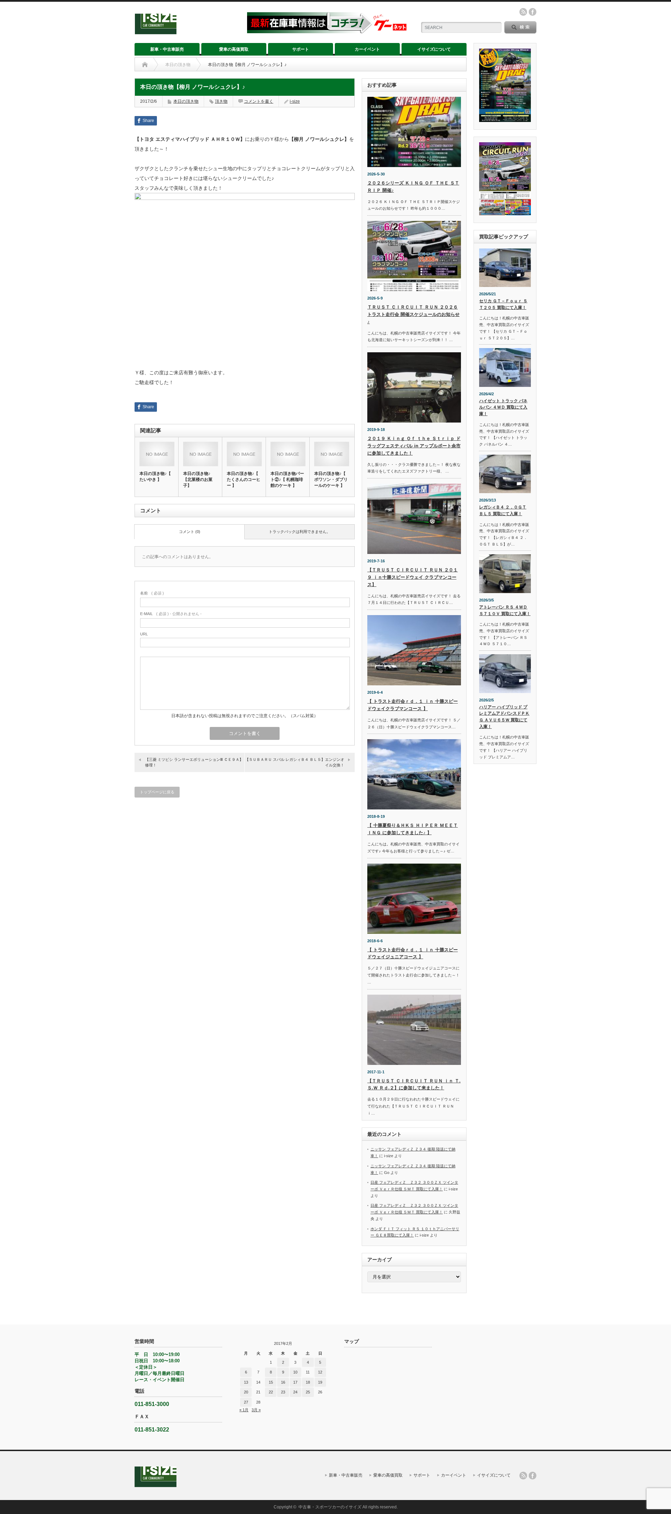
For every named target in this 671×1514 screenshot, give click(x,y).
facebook (532, 12)
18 (308, 1382)
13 (246, 1382)
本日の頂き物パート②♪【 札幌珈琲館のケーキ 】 (287, 479)
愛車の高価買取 (233, 49)
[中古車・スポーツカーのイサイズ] (186, 31)
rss (523, 12)
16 (283, 1382)
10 (295, 1372)
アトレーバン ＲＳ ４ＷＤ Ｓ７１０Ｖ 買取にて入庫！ (505, 610)
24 (295, 1392)
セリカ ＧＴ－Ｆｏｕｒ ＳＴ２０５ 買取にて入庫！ (503, 304)
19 (320, 1382)
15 (271, 1382)
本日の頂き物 (177, 64)
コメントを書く (258, 101)
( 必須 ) (152, 593)
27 (246, 1402)
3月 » (256, 1410)
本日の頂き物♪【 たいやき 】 (155, 476)
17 (295, 1382)
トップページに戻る (157, 792)
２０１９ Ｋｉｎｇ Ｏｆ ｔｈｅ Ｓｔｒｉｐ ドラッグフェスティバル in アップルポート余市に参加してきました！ (414, 446)
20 (246, 1392)
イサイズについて (434, 49)
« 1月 (243, 1410)
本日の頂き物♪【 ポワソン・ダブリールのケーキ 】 (331, 479)
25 (308, 1392)
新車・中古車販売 (167, 49)
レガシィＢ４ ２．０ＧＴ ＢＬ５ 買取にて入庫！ (502, 510)
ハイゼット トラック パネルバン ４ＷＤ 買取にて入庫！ (503, 407)
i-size (295, 101)
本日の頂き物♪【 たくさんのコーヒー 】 (243, 479)
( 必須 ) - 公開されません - (171, 614)
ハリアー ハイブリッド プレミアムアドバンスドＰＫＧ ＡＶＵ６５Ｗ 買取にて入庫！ (504, 717)
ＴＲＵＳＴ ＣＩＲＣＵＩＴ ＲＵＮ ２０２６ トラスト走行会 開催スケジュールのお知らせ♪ (413, 314)
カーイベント (367, 49)
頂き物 (221, 101)
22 (271, 1392)
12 (320, 1372)
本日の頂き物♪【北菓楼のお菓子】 (197, 479)
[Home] (145, 65)
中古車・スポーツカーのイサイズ (329, 1507)
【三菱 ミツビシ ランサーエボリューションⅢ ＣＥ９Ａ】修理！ (194, 762)
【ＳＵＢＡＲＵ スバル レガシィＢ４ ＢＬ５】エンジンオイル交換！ (294, 762)
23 (283, 1392)
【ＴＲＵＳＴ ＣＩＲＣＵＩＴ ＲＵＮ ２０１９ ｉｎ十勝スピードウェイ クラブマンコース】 (412, 577)
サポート (300, 49)
